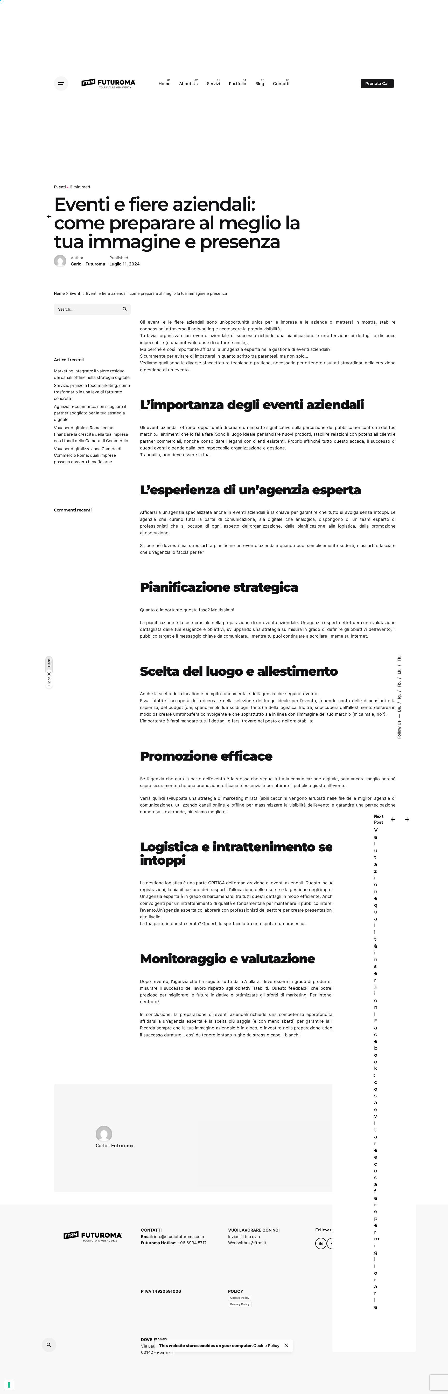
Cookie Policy (239, 1298)
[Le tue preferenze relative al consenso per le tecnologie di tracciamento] (9, 1385)
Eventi (60, 186)
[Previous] (393, 819)
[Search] (49, 1345)
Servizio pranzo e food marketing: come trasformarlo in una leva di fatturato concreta (92, 392)
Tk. (398, 658)
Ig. (398, 696)
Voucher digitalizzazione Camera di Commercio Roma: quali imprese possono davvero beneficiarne (87, 455)
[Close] (287, 1346)
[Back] (49, 216)
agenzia (171, 910)
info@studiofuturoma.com (179, 1236)
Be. (398, 708)
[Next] (407, 819)
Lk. (398, 670)
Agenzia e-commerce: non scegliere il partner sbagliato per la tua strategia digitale (90, 413)
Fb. (398, 683)
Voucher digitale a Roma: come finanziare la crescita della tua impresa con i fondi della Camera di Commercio (91, 434)
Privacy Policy (239, 1304)
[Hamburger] (61, 83)
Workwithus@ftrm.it (247, 1242)
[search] (125, 309)
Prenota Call (377, 83)
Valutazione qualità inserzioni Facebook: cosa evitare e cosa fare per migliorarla (376, 1068)
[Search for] (92, 309)
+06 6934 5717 (192, 1242)
